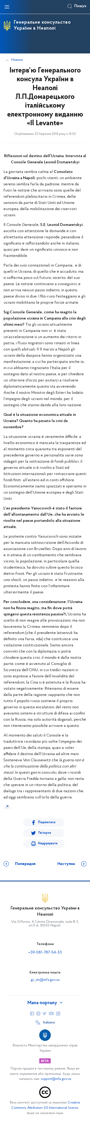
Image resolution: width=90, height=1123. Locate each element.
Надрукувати (47, 843)
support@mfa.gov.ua (56, 1079)
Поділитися (46, 822)
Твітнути (44, 833)
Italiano (49, 1022)
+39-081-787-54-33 (45, 953)
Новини (17, 60)
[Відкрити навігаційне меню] (7, 7)
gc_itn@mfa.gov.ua (45, 980)
